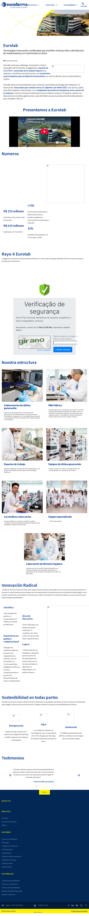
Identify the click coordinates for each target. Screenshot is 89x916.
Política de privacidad (79, 911)
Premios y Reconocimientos (12, 856)
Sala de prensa (7, 867)
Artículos (5, 818)
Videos (4, 825)
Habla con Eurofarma (14, 905)
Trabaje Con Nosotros (10, 846)
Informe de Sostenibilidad (11, 888)
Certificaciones (7, 849)
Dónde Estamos (7, 863)
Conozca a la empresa (9, 839)
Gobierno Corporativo (10, 884)
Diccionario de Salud (9, 822)
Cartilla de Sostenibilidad (11, 881)
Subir (44, 792)
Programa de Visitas (9, 860)
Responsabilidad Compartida (12, 891)
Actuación (5, 842)
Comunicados (6, 853)
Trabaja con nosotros (41, 906)
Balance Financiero (8, 894)
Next (78, 775)
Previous (10, 775)
